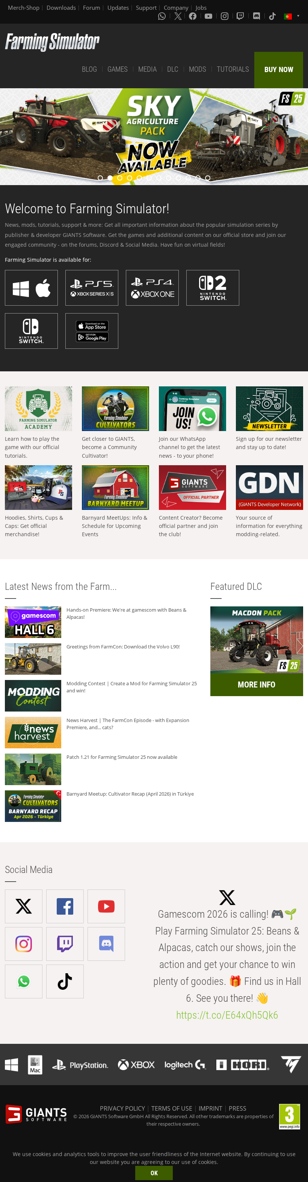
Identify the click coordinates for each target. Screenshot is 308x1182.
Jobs (201, 7)
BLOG (89, 69)
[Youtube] (209, 16)
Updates (118, 7)
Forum (91, 7)
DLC (172, 69)
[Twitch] (241, 16)
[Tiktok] (273, 16)
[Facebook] (193, 16)
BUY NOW (278, 69)
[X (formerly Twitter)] (178, 16)
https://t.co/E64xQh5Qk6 (227, 1015)
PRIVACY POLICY (122, 1108)
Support (146, 7)
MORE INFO (256, 684)
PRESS (237, 1108)
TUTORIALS (233, 69)
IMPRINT (210, 1108)
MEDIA (147, 69)
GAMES (117, 69)
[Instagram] (225, 16)
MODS (197, 69)
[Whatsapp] (162, 16)
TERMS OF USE (171, 1108)
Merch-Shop (23, 7)
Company (176, 7)
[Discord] (257, 16)
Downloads (61, 7)
